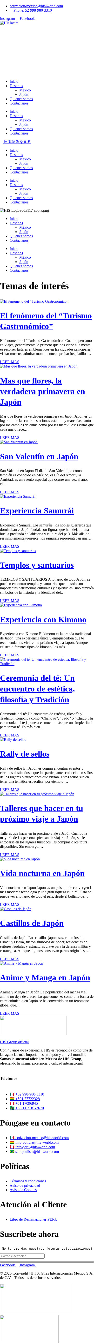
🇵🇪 (12, 1147)
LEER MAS (9, 362)
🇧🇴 (12, 1142)
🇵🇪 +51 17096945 (24, 1103)
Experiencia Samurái (37, 510)
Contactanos (19, 103)
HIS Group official (14, 1042)
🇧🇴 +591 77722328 (25, 1099)
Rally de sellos (24, 753)
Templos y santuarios (37, 565)
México (25, 90)
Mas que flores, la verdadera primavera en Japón (42, 391)
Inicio (14, 81)
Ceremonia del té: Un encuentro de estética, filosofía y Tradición (37, 689)
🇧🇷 (12, 1151)
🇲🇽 (12, 1138)
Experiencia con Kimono (43, 619)
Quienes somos (21, 99)
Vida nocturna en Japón (42, 873)
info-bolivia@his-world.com (37, 1142)
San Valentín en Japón (39, 456)
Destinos (16, 86)
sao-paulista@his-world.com (37, 1151)
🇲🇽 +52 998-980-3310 (27, 1094)
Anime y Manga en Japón (45, 977)
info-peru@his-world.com (35, 1147)
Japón (23, 94)
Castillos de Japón (32, 923)
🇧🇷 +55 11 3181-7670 (27, 1108)
